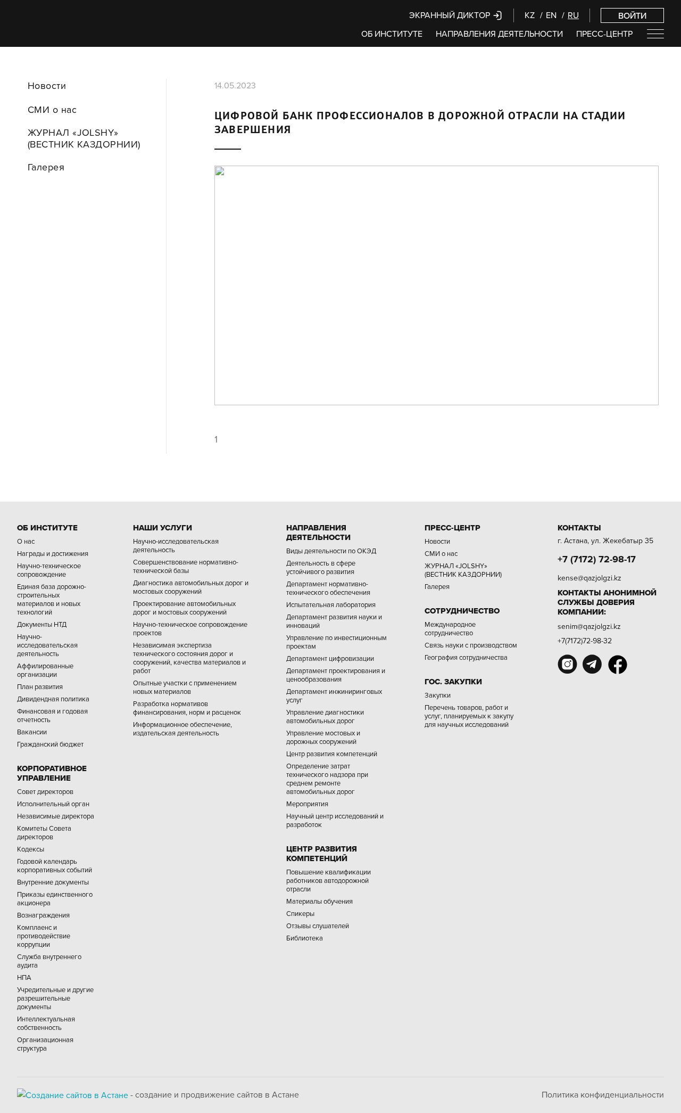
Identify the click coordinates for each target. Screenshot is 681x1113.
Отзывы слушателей (317, 925)
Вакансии (32, 731)
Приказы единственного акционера (55, 898)
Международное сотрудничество (450, 628)
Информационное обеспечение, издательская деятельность (182, 728)
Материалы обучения (319, 901)
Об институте (391, 33)
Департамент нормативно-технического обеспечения (328, 588)
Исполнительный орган (53, 803)
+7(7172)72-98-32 (585, 640)
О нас (26, 541)
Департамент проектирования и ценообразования (335, 675)
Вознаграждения (43, 915)
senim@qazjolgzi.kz (589, 626)
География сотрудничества (466, 657)
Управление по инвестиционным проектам (336, 642)
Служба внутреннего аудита (49, 961)
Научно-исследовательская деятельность (47, 645)
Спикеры (300, 913)
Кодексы (30, 849)
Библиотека (304, 938)
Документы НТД (42, 624)
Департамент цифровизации (330, 658)
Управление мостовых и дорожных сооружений (323, 737)
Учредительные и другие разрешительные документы (55, 998)
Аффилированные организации (45, 670)
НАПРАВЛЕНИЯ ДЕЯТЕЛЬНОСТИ (499, 33)
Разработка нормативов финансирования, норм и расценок (187, 708)
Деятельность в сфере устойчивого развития (320, 567)
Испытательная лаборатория (331, 604)
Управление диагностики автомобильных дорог (325, 716)
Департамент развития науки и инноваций (334, 621)
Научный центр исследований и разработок (335, 820)
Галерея (46, 167)
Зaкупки (438, 695)
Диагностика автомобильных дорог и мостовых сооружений (190, 587)
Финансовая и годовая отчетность (52, 715)
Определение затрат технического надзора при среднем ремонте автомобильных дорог (327, 778)
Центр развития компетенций (331, 753)
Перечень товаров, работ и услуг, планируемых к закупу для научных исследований (469, 715)
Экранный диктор (450, 15)
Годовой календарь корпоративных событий (54, 865)
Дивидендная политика (53, 698)
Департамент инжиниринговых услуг (334, 695)
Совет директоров (45, 791)
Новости (47, 86)
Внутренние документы (53, 882)
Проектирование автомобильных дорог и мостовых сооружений (184, 608)
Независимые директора (55, 816)
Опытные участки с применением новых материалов (185, 687)
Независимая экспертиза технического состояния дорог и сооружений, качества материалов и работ (189, 657)
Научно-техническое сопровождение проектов (190, 628)
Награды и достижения (52, 553)
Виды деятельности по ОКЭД (331, 550)
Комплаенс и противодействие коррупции (43, 935)
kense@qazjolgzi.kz (589, 577)
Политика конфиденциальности (603, 1094)
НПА (24, 977)
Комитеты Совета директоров (44, 832)
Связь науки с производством (471, 645)
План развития (40, 686)
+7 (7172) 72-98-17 (597, 559)
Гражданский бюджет (50, 744)
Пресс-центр (604, 33)
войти (632, 15)
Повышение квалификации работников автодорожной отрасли (328, 880)
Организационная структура (45, 1044)
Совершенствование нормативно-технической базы (185, 566)
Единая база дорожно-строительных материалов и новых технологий (51, 599)
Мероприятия (307, 803)
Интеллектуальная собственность (46, 1023)
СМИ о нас (52, 110)
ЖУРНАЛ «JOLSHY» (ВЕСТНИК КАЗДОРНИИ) (84, 138)
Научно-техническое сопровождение (49, 570)
